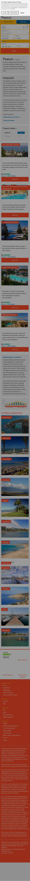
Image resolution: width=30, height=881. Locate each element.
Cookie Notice (14, 7)
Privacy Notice (22, 7)
